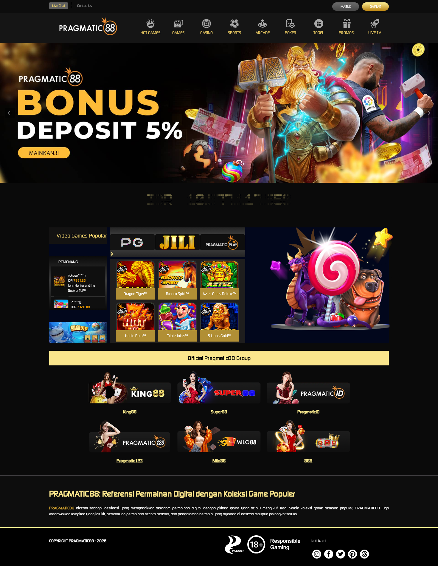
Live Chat (58, 6)
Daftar (375, 6)
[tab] (132, 242)
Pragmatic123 (130, 460)
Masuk (346, 6)
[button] (10, 113)
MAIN (135, 280)
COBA (135, 267)
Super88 (219, 412)
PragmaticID (308, 412)
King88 (129, 412)
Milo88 (219, 460)
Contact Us (84, 6)
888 (308, 460)
